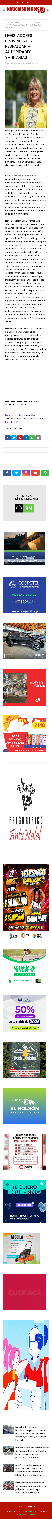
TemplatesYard (28, 1511)
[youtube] (35, 473)
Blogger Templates (27, 1514)
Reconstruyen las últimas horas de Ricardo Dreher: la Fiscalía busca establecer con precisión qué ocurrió (32, 1452)
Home (20, 1506)
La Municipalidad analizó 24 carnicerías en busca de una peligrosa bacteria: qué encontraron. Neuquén (30, 1487)
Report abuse (36, 418)
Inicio (7, 22)
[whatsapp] (45, 473)
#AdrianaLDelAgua (19, 22)
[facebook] (17, 2)
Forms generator (13, 415)
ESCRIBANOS (11, 421)
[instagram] (27, 2)
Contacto (31, 1506)
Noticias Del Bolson (15, 63)
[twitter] (22, 2)
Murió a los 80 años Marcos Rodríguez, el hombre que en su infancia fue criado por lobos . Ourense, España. (30, 1470)
